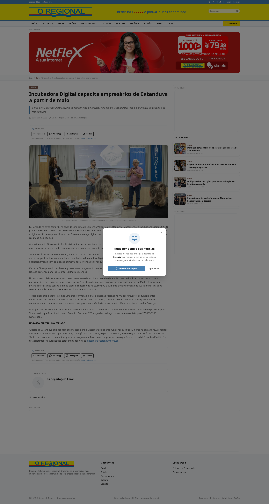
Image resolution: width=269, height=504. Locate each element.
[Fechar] (161, 232)
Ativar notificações (128, 268)
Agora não (154, 268)
